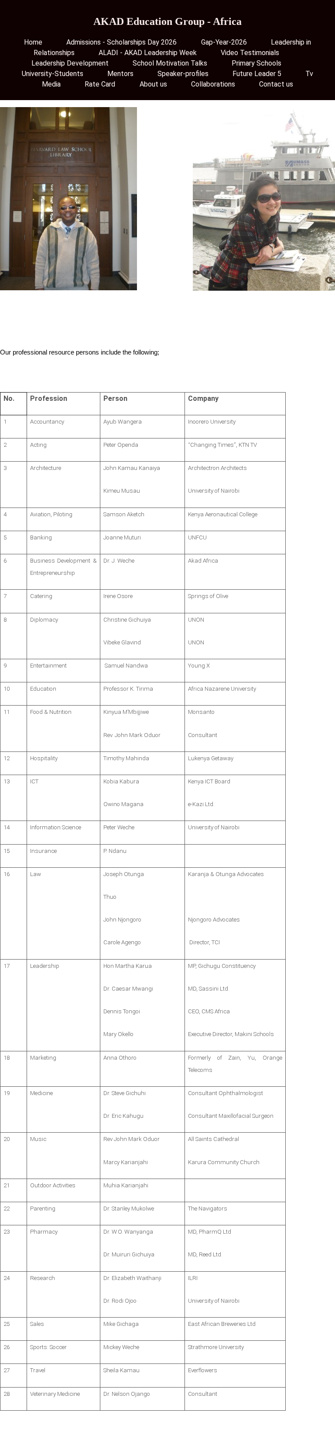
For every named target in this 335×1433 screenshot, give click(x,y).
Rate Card (100, 84)
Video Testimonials (250, 53)
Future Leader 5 (256, 74)
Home (33, 42)
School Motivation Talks (170, 63)
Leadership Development (70, 63)
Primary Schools (256, 63)
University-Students (52, 74)
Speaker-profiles (183, 74)
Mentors (120, 74)
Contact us (276, 84)
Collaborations (213, 84)
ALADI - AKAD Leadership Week (148, 53)
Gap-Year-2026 (224, 42)
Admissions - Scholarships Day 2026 (121, 42)
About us (153, 84)
